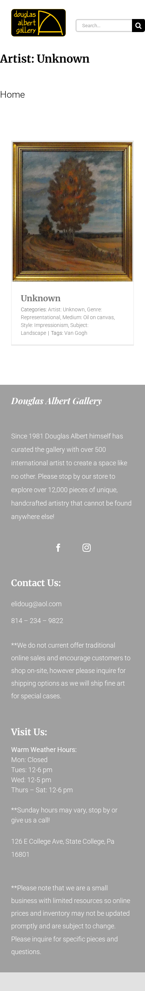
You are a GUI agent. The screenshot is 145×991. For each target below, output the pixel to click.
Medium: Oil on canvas (88, 317)
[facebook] (58, 547)
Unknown (41, 298)
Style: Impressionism (44, 325)
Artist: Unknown (66, 309)
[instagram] (86, 547)
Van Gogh (75, 333)
